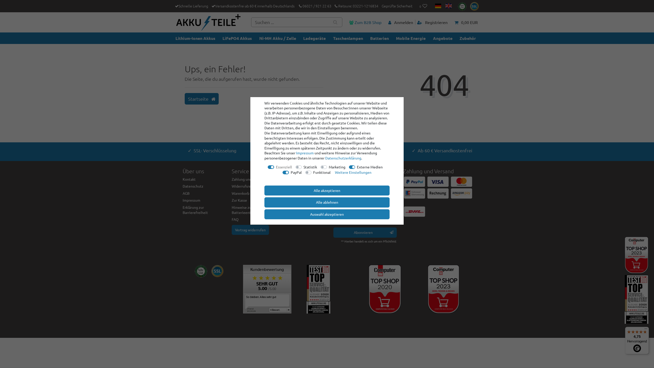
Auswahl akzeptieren (327, 214)
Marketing (337, 167)
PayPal (296, 172)
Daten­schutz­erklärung (343, 158)
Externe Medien (370, 167)
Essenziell (284, 167)
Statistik (310, 167)
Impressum (305, 153)
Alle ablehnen (327, 202)
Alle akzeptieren (327, 190)
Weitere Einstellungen (353, 172)
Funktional (322, 172)
